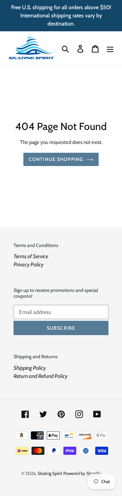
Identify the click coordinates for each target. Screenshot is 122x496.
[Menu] (110, 48)
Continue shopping (56, 159)
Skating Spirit (50, 473)
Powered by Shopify (82, 473)
